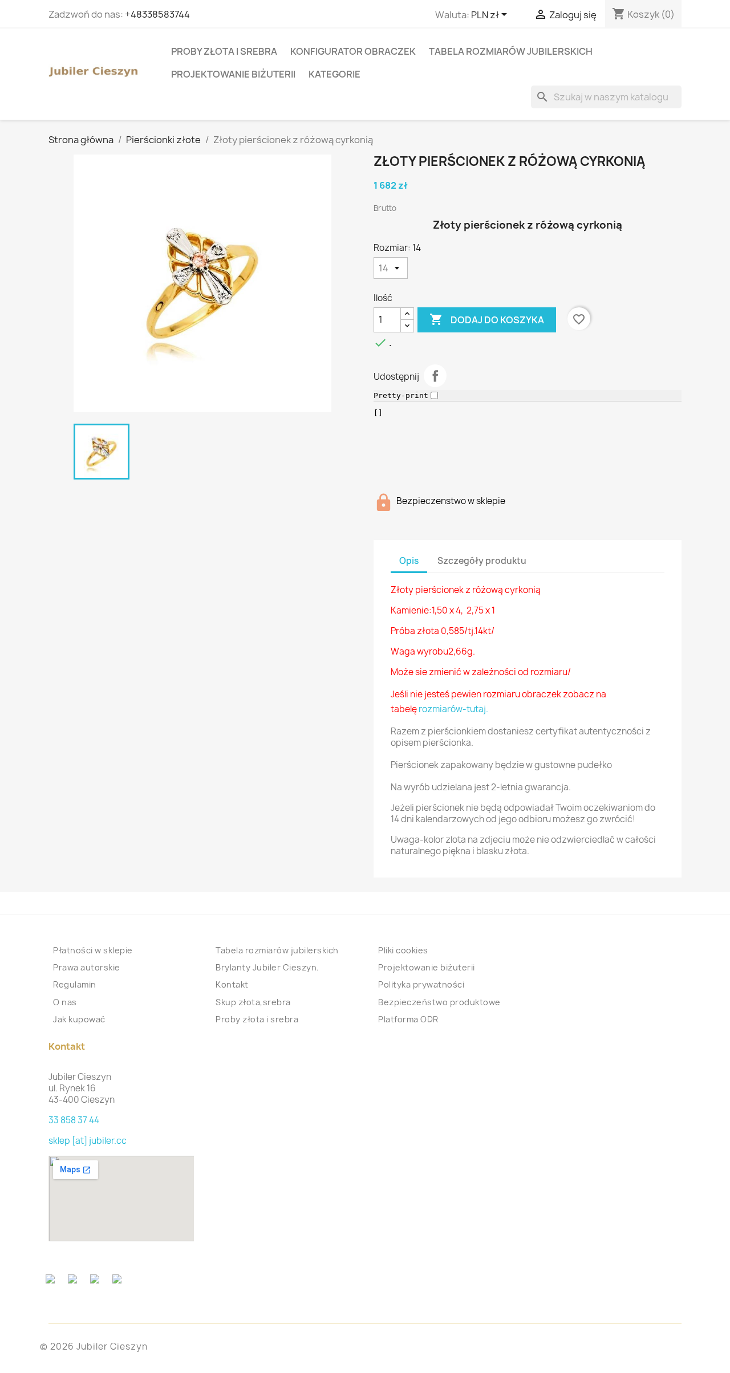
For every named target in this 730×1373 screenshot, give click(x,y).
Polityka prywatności (421, 984)
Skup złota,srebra (253, 1002)
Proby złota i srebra (224, 51)
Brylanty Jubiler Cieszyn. (267, 967)
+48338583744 (157, 14)
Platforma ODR (408, 1019)
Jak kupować (79, 1019)
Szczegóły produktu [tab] (481, 561)
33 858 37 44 (73, 1120)
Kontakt (232, 984)
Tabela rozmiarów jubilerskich (511, 51)
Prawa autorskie (86, 967)
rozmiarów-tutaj (452, 709)
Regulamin (74, 984)
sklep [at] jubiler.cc (87, 1141)
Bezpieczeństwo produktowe (439, 1002)
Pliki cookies (403, 950)
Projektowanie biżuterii (233, 74)
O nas (65, 1002)
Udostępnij (435, 375)
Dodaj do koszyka (486, 319)
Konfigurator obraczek (353, 51)
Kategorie (334, 74)
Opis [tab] (409, 561)
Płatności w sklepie (93, 950)
